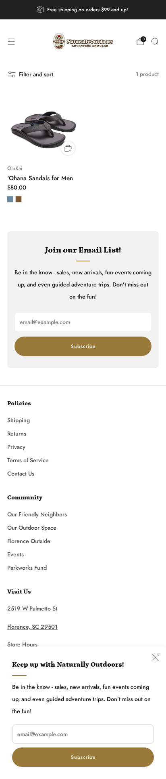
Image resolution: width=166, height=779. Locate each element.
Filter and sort (36, 74)
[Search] (155, 41)
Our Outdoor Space (31, 528)
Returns (16, 434)
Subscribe (83, 757)
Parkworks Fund (27, 568)
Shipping (18, 420)
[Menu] (11, 42)
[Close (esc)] (155, 657)
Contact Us (20, 474)
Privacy (16, 447)
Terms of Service (28, 460)
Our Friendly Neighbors (37, 514)
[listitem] (83, 9)
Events (15, 554)
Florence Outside (28, 541)
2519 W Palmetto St (32, 608)
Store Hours (22, 644)
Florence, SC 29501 (32, 627)
